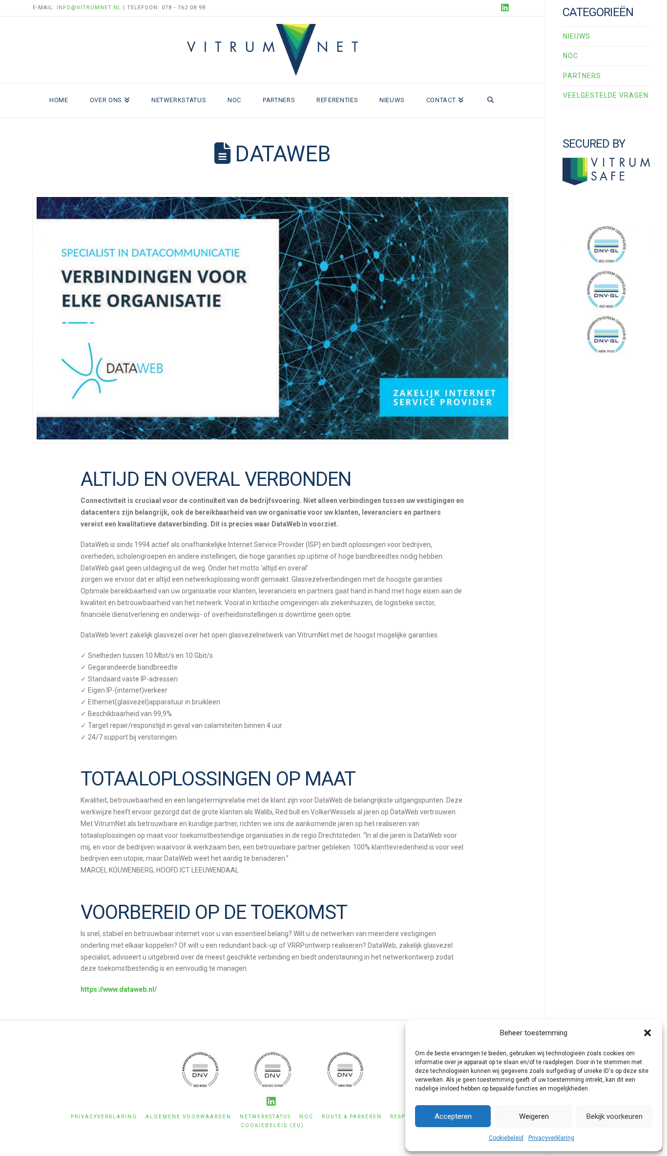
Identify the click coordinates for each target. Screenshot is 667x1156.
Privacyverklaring (551, 1137)
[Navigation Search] (490, 101)
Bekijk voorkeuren (614, 1116)
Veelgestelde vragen (605, 95)
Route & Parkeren (352, 1116)
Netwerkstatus (265, 1116)
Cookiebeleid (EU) (272, 1125)
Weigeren (534, 1116)
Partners (582, 76)
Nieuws (576, 36)
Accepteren (453, 1116)
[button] (647, 1033)
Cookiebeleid (506, 1137)
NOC (570, 56)
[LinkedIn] (506, 8)
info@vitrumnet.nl (89, 7)
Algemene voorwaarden (188, 1116)
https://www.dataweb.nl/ (119, 989)
